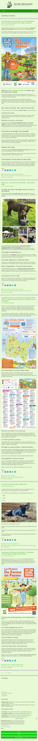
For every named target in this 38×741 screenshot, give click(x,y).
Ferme (15, 545)
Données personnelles (22, 739)
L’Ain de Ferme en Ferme (19, 29)
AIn (3, 175)
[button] (36, 718)
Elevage (12, 545)
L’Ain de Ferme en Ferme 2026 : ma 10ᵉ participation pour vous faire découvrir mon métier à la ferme (17, 22)
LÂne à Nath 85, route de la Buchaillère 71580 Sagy (6, 693)
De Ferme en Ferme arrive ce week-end (14, 484)
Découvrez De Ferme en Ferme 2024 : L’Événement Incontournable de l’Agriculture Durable (17, 553)
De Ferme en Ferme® (17, 558)
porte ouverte (15, 175)
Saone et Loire (28, 175)
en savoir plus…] (10, 703)
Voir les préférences (19, 737)
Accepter (19, 731)
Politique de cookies (15, 739)
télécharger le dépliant (10, 153)
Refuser (19, 734)
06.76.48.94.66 (4, 695)
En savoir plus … (28, 711)
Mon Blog (21, 174)
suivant (8, 672)
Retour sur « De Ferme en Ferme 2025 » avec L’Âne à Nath (18, 183)
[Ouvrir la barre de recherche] (35, 10)
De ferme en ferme (6, 174)
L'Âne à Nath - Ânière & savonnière (23, 4)
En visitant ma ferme (5, 621)
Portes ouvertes (22, 175)
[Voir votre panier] (33, 10)
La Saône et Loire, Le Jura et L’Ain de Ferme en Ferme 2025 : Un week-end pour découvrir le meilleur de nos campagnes (18, 299)
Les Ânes (12, 543)
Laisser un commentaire (7, 177)
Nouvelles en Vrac (25, 545)
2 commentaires (6, 546)
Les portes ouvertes (15, 174)
